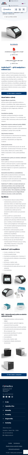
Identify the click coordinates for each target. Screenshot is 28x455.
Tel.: (8, 433)
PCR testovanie (9, 12)
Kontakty (7, 423)
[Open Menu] (23, 9)
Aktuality (7, 410)
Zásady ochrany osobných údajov (14, 446)
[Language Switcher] (24, 3)
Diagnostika (8, 418)
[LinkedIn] (3, 397)
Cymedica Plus (8, 406)
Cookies (10, 443)
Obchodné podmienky (14, 449)
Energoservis (17, 443)
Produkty (7, 414)
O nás (6, 402)
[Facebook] (6, 397)
